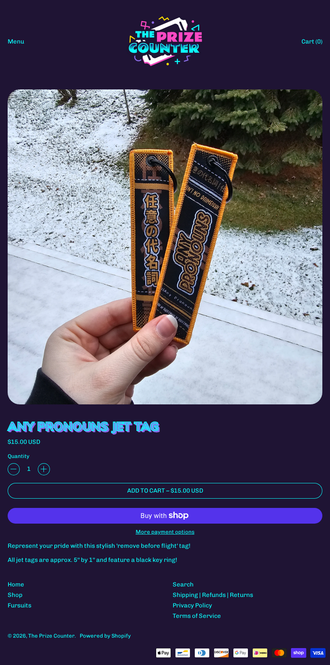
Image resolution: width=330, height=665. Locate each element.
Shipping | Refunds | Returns (213, 595)
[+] (44, 469)
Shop (15, 595)
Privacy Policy (192, 605)
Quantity (18, 456)
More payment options (165, 532)
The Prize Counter (51, 635)
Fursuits (19, 605)
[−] (14, 469)
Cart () (311, 43)
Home (16, 584)
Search (183, 584)
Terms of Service (197, 615)
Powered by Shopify (105, 635)
